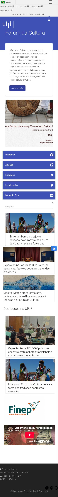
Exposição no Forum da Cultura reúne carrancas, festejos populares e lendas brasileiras (27, 268)
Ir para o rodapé (6, 10)
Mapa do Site (16, 14)
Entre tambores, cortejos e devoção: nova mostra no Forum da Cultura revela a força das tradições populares (29, 242)
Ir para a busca (37, 6)
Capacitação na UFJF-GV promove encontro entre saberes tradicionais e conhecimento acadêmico (30, 352)
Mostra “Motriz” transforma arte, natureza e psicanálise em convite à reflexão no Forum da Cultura (25, 296)
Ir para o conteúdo (7, 6)
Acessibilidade (39, 14)
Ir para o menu (22, 6)
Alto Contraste (28, 14)
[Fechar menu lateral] (49, 19)
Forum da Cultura (25, 33)
